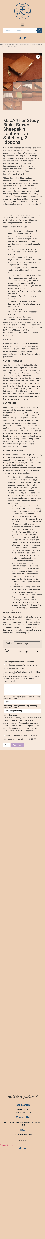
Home (1, 44)
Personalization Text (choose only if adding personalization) (21, 673)
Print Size (7, 650)
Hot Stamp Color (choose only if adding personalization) (20, 706)
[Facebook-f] (20, 1148)
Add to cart (17, 745)
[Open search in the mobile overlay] (22, 30)
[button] (22, 25)
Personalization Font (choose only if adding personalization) (21, 697)
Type (6, 44)
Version (9, 643)
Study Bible (12, 44)
